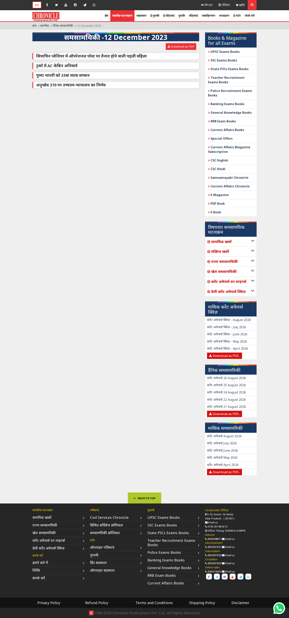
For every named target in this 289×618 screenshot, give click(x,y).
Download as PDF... (226, 356)
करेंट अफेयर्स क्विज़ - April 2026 (227, 348)
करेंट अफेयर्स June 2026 (222, 450)
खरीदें (241, 5)
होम (106, 15)
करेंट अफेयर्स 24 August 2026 (226, 392)
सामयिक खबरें (42, 517)
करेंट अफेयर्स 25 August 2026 (226, 385)
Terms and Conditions (154, 602)
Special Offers (221, 138)
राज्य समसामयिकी (44, 525)
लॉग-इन (208, 5)
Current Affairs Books (227, 130)
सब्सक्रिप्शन (208, 15)
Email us (213, 522)
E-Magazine (219, 195)
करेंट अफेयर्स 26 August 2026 (226, 378)
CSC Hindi (217, 169)
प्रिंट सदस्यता (98, 562)
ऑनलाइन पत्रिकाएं (102, 547)
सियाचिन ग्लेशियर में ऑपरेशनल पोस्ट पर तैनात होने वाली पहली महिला (91, 56)
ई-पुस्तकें (154, 15)
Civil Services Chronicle (109, 517)
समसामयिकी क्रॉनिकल (105, 532)
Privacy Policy (48, 602)
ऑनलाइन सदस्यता (102, 570)
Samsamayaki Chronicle (229, 177)
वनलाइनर (224, 15)
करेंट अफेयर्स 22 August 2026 (226, 399)
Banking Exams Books (227, 104)
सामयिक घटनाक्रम (122, 15)
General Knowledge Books (231, 112)
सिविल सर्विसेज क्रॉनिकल (106, 525)
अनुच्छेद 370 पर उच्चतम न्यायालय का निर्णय (71, 85)
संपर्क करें (250, 15)
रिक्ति (36, 570)
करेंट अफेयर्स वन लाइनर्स (48, 540)
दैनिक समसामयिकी (63, 26)
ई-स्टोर (237, 15)
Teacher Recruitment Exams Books (226, 79)
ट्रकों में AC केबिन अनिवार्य (56, 65)
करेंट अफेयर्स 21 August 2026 (226, 406)
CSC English (219, 160)
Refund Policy (96, 602)
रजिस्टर (225, 5)
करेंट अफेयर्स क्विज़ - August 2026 (229, 320)
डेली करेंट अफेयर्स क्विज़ (48, 548)
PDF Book (217, 203)
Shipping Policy (202, 602)
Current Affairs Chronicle (230, 186)
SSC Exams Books (223, 60)
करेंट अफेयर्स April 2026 (222, 465)
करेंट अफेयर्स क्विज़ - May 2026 (227, 341)
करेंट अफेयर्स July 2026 (222, 443)
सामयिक (44, 26)
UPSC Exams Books (225, 52)
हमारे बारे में (40, 562)
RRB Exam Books (223, 121)
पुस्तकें (182, 15)
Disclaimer (240, 602)
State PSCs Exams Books (229, 69)
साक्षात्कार (141, 15)
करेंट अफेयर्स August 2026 (224, 436)
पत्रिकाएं (193, 15)
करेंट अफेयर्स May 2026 (222, 457)
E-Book (215, 212)
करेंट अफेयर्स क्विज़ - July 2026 (226, 327)
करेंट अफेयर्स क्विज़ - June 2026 (227, 334)
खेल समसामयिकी (44, 532)
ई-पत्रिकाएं (169, 15)
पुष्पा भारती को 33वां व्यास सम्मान (63, 75)
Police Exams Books (164, 552)
